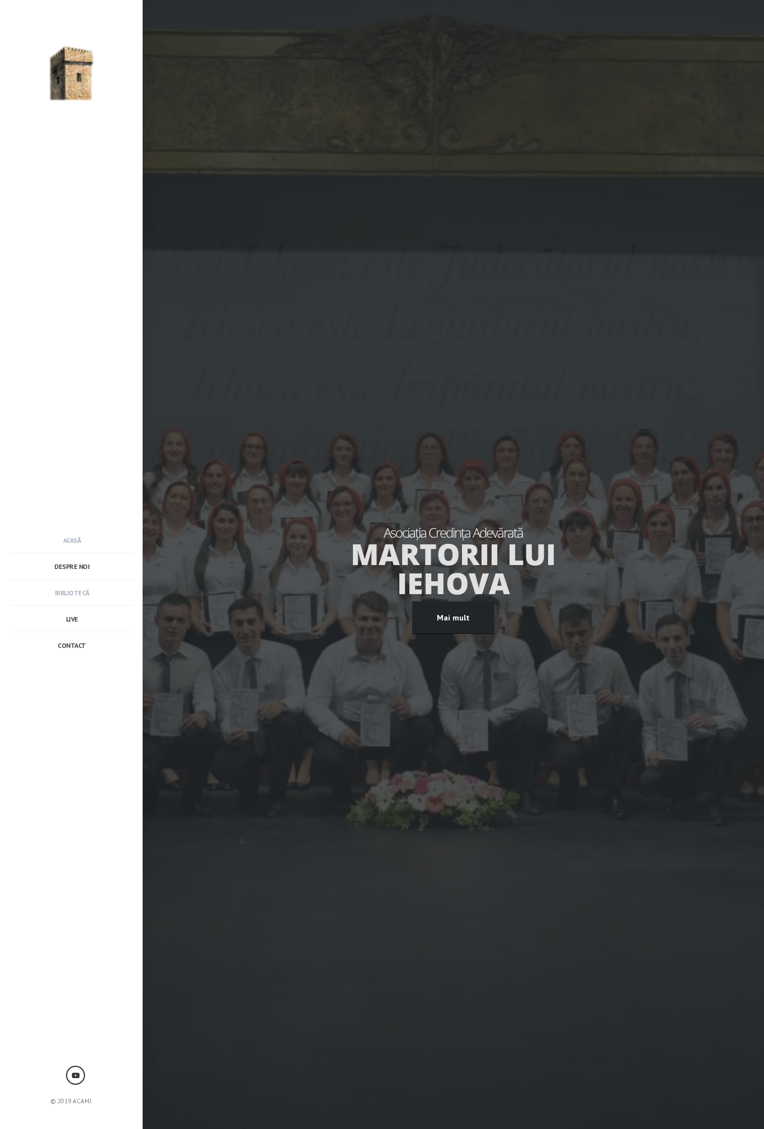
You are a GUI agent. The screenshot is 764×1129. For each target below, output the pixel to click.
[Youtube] (75, 1075)
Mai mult (453, 618)
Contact (72, 645)
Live (72, 619)
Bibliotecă (72, 593)
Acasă (72, 540)
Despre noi (71, 566)
